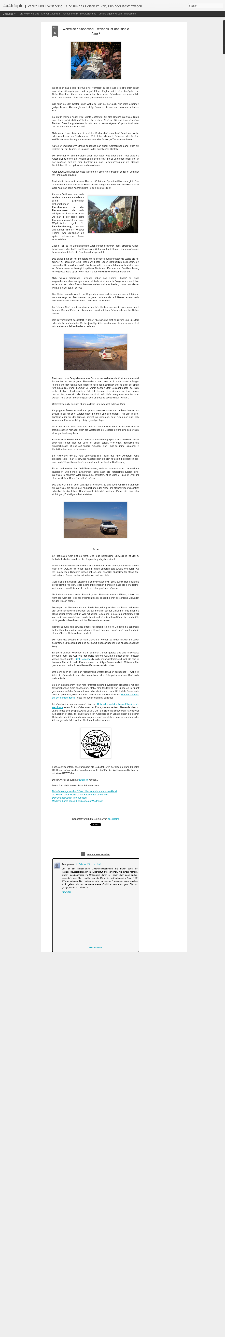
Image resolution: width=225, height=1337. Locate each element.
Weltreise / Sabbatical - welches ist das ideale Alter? (95, 31)
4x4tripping (113, 818)
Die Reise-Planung (29, 13)
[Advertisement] (157, 77)
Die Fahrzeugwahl (50, 13)
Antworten (66, 891)
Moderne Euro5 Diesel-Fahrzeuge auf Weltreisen (77, 800)
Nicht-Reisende (83, 659)
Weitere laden (95, 947)
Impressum (130, 13)
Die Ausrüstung (88, 13)
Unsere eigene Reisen (110, 13)
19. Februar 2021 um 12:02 (87, 863)
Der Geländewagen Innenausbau (69, 797)
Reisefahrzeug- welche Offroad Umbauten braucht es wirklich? (84, 791)
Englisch (83, 779)
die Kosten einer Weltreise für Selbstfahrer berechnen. (80, 794)
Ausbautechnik (71, 13)
